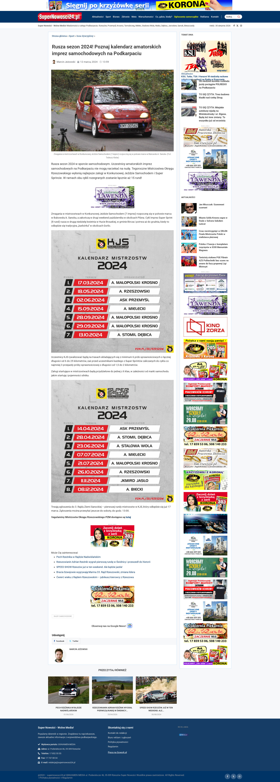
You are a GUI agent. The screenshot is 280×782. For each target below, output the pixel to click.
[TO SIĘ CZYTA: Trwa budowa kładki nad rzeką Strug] (189, 98)
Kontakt (215, 16)
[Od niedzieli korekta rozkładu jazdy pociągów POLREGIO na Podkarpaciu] (189, 85)
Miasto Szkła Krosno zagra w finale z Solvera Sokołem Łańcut (213, 220)
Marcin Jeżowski (78, 649)
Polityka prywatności (50, 777)
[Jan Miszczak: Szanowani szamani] (189, 208)
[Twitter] (237, 25)
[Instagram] (241, 25)
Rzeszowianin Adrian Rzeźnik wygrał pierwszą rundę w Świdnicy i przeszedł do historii (103, 561)
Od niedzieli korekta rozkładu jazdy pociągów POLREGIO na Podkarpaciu (214, 84)
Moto (134, 16)
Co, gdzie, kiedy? (163, 16)
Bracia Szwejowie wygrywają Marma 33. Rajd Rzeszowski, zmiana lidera (95, 572)
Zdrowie (126, 16)
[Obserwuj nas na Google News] (129, 627)
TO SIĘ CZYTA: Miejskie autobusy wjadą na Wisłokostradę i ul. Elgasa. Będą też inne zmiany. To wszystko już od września (213, 114)
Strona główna (59, 35)
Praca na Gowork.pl (117, 752)
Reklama (204, 16)
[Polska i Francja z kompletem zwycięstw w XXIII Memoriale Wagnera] (189, 248)
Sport (108, 16)
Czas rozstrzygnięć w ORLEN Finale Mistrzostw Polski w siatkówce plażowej (213, 234)
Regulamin (67, 777)
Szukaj (238, 17)
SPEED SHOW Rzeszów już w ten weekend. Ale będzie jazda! (89, 567)
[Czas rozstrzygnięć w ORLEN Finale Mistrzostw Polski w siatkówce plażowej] (189, 235)
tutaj (128, 517)
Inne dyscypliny (85, 35)
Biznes (116, 16)
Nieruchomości (146, 16)
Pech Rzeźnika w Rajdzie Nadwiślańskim (78, 556)
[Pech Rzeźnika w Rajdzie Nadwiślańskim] (68, 690)
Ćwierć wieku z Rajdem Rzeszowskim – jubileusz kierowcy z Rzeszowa (95, 577)
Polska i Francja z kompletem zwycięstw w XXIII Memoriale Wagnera (213, 247)
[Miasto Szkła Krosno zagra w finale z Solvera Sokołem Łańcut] (189, 221)
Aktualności (98, 16)
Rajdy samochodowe (63, 616)
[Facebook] (234, 25)
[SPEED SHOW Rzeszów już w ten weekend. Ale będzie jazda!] (156, 690)
